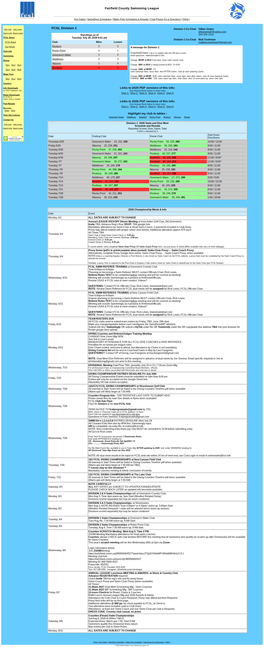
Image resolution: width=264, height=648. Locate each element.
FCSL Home (9, 37)
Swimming (8, 56)
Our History (10, 47)
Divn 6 (170, 93)
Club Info (7, 51)
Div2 (13, 65)
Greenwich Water (61, 55)
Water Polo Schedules (134, 642)
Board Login (7, 33)
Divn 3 (143, 93)
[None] (187, 117)
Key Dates (79, 19)
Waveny (56, 63)
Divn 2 (134, 93)
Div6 (19, 70)
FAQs (186, 19)
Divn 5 (161, 93)
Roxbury (56, 46)
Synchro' (7, 83)
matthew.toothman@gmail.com (215, 42)
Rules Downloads (11, 95)
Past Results (9, 104)
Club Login (8, 29)
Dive (13, 110)
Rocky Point (58, 50)
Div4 (8, 70)
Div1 (8, 65)
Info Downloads (10, 88)
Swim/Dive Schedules (99, 19)
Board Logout (18, 33)
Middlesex (57, 59)
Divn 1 (125, 93)
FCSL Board (10, 42)
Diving (6, 60)
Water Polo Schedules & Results (130, 19)
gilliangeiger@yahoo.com (212, 31)
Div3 (19, 65)
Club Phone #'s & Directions (165, 19)
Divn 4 (152, 93)
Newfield (57, 67)
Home (95, 642)
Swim (6, 110)
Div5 (13, 70)
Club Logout (17, 29)
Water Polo (8, 74)
